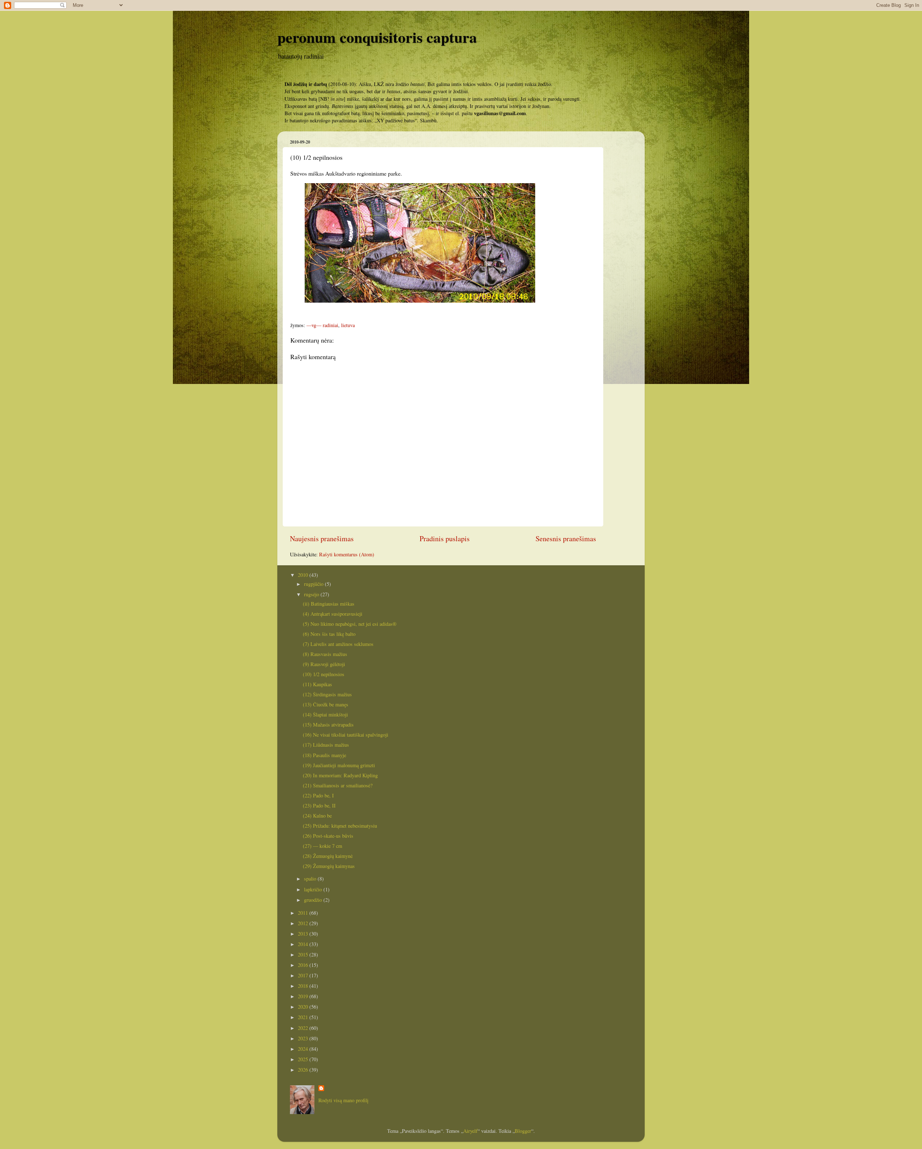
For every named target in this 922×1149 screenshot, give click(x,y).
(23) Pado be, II (319, 805)
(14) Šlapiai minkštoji (325, 714)
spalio (311, 878)
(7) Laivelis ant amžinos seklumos (338, 644)
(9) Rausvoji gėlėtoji (324, 664)
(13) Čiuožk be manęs (325, 704)
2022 (303, 1027)
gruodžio (313, 899)
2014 (303, 944)
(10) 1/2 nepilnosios (323, 674)
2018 (303, 985)
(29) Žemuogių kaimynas (329, 866)
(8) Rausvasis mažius (325, 654)
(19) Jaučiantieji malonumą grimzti (339, 765)
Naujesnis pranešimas (322, 538)
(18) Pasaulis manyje (324, 755)
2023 (303, 1038)
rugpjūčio (314, 583)
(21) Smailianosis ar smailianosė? (337, 785)
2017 (303, 975)
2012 (303, 923)
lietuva (348, 325)
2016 (303, 965)
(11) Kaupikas (317, 684)
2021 (303, 1017)
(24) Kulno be (317, 815)
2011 (303, 912)
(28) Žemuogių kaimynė (328, 855)
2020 (303, 1006)
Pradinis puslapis (445, 538)
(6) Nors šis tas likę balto (329, 633)
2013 (303, 933)
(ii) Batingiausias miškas (328, 603)
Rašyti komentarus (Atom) (346, 554)
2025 (303, 1059)
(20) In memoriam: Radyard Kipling (340, 775)
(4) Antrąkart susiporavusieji (332, 613)
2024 (303, 1048)
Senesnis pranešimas (566, 538)
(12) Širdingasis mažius (327, 694)
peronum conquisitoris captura (377, 37)
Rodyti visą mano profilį (343, 1100)
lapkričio (313, 889)
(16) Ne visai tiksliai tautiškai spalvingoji (345, 734)
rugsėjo (312, 594)
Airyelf (470, 1130)
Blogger (523, 1130)
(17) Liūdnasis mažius (326, 744)
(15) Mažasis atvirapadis (328, 724)
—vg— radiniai (322, 325)
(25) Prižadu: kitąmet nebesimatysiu (340, 825)
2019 (303, 996)
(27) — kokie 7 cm (322, 845)
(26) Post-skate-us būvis (328, 835)
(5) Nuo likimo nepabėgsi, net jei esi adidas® (350, 623)
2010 (303, 574)
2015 (303, 954)
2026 (303, 1069)
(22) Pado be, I (318, 795)
